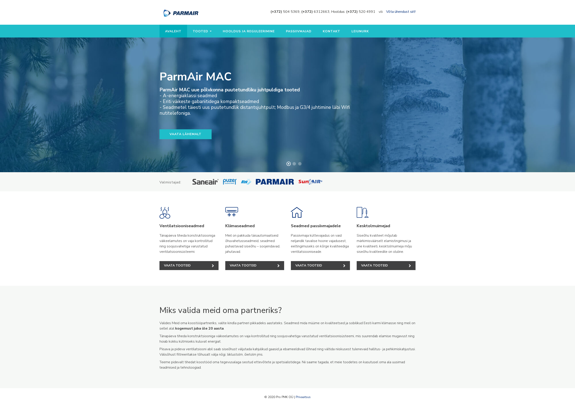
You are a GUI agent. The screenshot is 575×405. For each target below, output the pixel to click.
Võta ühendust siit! (401, 11)
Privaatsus (303, 397)
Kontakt (331, 31)
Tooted (201, 31)
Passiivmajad (299, 31)
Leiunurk (360, 31)
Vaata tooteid (177, 265)
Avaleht (173, 31)
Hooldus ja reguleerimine (249, 31)
